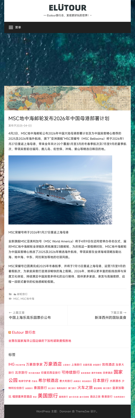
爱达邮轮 (98, 388)
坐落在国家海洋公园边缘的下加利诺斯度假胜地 (39, 341)
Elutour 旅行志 (24, 332)
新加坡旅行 (87, 381)
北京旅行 (21, 373)
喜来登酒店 (86, 373)
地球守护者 (24, 381)
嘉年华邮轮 (96, 372)
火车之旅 (85, 387)
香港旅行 (107, 396)
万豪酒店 (53, 364)
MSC (16, 298)
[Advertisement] (67, 59)
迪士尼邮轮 (84, 397)
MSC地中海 (27, 298)
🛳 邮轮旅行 (20, 294)
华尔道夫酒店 (34, 373)
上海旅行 (76, 364)
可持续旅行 (71, 372)
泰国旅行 (40, 388)
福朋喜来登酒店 (22, 396)
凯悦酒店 (108, 364)
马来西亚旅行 (119, 397)
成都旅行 (77, 381)
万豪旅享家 (34, 364)
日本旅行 (101, 380)
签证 (35, 397)
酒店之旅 (95, 396)
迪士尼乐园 (74, 397)
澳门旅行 (72, 388)
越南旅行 (63, 396)
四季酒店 (108, 372)
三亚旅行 (66, 365)
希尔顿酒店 (48, 380)
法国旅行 (29, 388)
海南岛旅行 (62, 388)
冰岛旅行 (97, 364)
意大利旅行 (66, 381)
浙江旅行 (52, 388)
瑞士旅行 (107, 388)
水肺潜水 (115, 381)
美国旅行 (48, 395)
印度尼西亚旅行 (51, 372)
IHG (11, 364)
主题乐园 (87, 364)
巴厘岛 (34, 381)
